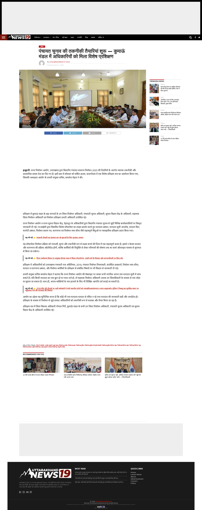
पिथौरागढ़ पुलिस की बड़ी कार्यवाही (93, 345)
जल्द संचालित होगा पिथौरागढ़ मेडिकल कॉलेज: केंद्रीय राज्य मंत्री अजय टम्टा (82, 376)
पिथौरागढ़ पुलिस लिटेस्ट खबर (109, 345)
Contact (134, 481)
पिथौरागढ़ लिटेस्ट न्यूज (135, 345)
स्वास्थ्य (93, 37)
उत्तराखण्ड (46, 37)
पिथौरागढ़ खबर (72, 345)
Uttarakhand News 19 (104, 501)
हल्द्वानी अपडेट (61, 347)
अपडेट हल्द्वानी (48, 345)
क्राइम (72, 37)
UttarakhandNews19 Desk (59, 62)
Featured (40, 345)
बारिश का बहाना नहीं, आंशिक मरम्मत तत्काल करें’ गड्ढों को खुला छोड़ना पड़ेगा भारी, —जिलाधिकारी (123, 376)
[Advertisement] (101, 18)
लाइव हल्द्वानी (44, 347)
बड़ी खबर (64, 37)
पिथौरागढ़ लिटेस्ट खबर (123, 345)
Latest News (136, 474)
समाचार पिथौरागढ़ (52, 347)
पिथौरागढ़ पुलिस (80, 345)
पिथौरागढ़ (37, 37)
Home (133, 472)
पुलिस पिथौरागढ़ (36, 347)
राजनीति (79, 37)
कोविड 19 (101, 37)
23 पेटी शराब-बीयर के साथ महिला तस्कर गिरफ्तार (38, 375)
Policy (133, 483)
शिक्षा (86, 37)
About (133, 477)
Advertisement (137, 479)
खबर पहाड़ (55, 345)
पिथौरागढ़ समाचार (27, 347)
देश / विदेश (56, 37)
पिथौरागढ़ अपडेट (63, 345)
